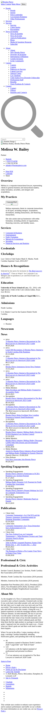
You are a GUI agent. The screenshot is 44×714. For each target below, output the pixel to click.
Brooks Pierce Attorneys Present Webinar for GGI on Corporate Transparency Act (24, 492)
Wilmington (10, 688)
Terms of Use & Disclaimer (16, 670)
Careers (8, 63)
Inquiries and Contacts (18, 92)
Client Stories (15, 27)
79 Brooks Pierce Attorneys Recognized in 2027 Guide (23, 342)
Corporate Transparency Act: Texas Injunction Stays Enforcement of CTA (23, 527)
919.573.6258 (12, 161)
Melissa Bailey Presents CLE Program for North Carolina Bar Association (23, 483)
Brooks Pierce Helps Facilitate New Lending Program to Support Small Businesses (22, 416)
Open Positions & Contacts (20, 84)
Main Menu (16, 4)
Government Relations (18, 17)
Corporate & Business (14, 233)
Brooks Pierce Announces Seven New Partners (23, 367)
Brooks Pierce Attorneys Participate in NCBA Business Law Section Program (23, 475)
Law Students (15, 76)
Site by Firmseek (12, 678)
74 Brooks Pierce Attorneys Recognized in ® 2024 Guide (23, 382)
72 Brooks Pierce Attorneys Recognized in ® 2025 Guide (23, 374)
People (8, 8)
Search (12, 13)
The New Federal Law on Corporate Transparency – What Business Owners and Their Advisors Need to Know (24, 536)
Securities (9, 241)
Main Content (6, 4)
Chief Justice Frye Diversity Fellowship (25, 78)
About (8, 48)
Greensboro (10, 684)
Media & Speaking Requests (20, 42)
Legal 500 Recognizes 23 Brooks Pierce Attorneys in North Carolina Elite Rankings (24, 351)
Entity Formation (12, 237)
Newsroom (7, 328)
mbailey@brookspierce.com (16, 165)
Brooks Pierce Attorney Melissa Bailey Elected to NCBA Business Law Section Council (24, 433)
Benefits (13, 82)
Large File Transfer (13, 672)
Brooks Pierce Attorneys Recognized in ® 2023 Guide (24, 399)
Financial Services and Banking (17, 243)
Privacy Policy (11, 667)
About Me (7, 593)
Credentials (8, 248)
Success (8, 23)
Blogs (12, 40)
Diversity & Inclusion (18, 55)
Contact (8, 86)
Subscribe (14, 44)
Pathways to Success (18, 69)
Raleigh (8, 159)
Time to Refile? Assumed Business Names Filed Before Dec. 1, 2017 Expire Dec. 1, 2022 (23, 544)
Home (8, 665)
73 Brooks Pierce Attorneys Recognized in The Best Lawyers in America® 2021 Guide (23, 425)
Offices (13, 90)
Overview (7, 180)
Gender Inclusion (16, 59)
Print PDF (9, 171)
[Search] (22, 137)
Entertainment (11, 235)
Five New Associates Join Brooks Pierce (21, 459)
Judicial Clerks (15, 73)
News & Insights (12, 32)
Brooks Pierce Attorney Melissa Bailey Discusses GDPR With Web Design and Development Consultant (24, 443)
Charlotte (9, 682)
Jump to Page (6, 661)
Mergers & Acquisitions (14, 239)
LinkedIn (9, 174)
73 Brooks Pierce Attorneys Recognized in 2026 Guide (23, 359)
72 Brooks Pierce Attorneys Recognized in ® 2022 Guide (23, 408)
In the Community (17, 61)
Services (9, 21)
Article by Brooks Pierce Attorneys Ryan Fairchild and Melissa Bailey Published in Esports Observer (24, 452)
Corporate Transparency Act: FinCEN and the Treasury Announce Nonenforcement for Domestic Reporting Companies (23, 517)
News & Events (16, 36)
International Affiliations (19, 57)
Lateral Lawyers (16, 71)
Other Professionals (17, 19)
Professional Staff (16, 80)
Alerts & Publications (18, 38)
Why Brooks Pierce (17, 52)
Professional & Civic (13, 560)
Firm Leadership (16, 15)
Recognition (14, 29)
